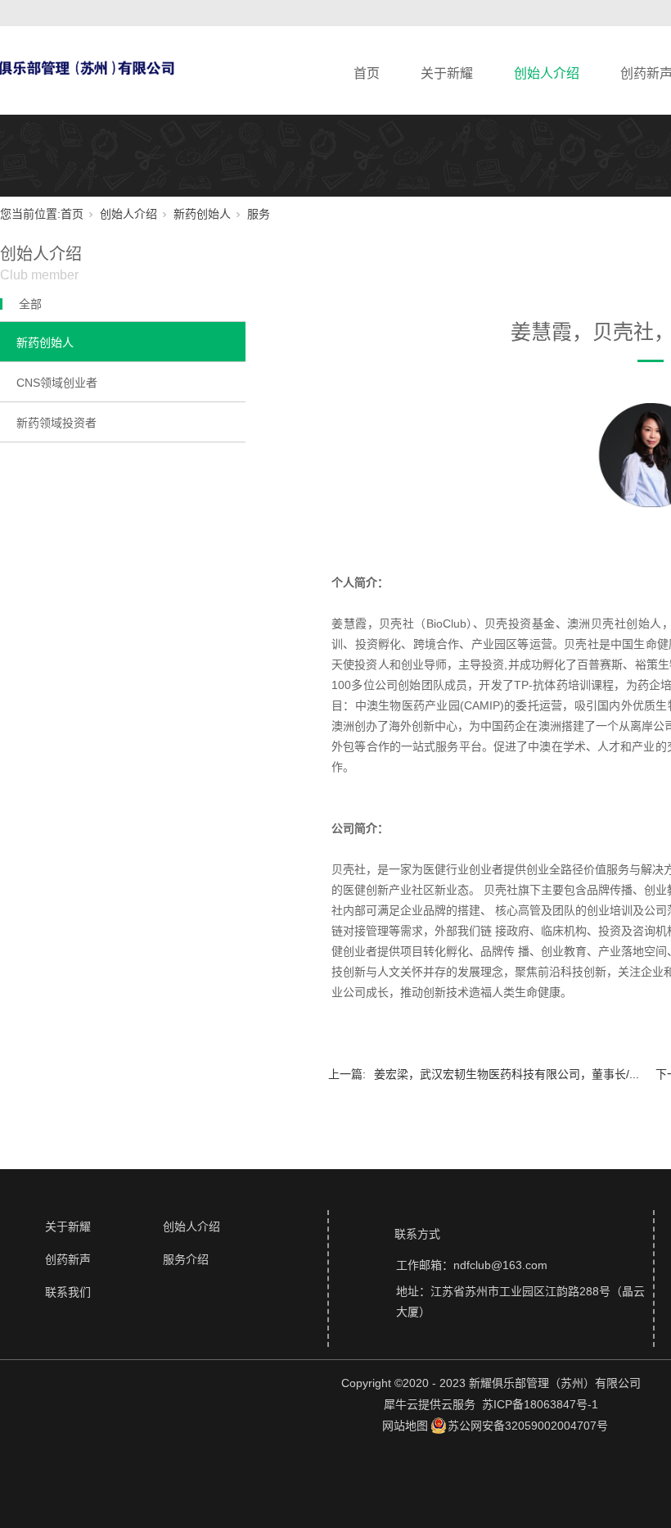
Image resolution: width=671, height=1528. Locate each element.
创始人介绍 (546, 73)
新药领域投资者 (56, 422)
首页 (367, 73)
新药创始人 (202, 213)
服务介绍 (186, 1259)
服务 (258, 213)
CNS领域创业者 (56, 382)
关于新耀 (447, 73)
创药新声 (68, 1259)
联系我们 (68, 1292)
